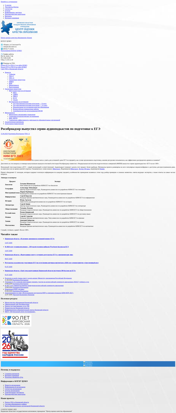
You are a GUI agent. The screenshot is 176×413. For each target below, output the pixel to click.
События (12, 74)
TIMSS (15, 94)
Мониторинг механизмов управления (22, 114)
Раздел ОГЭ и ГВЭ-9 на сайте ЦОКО (14, 67)
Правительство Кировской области (17, 308)
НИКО (11, 81)
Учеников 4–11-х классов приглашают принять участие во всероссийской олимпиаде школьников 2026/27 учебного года (47, 282)
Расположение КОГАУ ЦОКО (11, 50)
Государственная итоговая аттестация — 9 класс (30, 103)
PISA (15, 92)
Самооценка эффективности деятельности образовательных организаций (34, 120)
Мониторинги (14, 85)
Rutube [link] (102, 169)
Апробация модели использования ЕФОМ (28, 111)
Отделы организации (12, 391)
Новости (8, 72)
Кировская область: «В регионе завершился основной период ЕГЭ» (30, 239)
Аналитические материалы (14, 122)
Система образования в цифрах (16, 404)
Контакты (8, 16)
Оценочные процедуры (17, 80)
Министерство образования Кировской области (21, 302)
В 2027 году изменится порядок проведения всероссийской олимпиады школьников (34, 285)
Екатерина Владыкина (16, 134)
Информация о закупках (13, 12)
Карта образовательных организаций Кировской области (25, 406)
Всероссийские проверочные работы (26, 109)
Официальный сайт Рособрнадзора (17, 304)
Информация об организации (15, 387)
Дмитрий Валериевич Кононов (23, 295)
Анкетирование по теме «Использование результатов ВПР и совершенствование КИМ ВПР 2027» (39, 293)
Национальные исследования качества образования (31, 107)
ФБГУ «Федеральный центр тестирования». (20, 312)
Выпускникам (14, 87)
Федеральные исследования (18, 102)
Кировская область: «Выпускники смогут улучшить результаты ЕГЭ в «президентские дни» (39, 255)
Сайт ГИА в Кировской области (12, 69)
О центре (8, 5)
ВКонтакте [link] (56, 169)
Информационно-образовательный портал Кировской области (26, 310)
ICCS (15, 98)
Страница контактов (12, 374)
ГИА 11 (11, 78)
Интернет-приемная (12, 18)
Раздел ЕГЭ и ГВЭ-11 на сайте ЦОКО (14, 65)
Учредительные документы (14, 392)
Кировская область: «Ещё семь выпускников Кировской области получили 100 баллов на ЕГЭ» (40, 271)
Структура (8, 9)
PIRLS (15, 96)
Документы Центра (11, 7)
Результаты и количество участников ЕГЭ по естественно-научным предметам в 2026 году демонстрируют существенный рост (52, 263)
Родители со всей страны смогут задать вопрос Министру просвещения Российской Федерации (38, 278)
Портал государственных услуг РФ (17, 306)
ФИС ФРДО (13, 118)
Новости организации (12, 385)
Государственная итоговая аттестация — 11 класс (30, 105)
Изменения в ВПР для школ (14, 289)
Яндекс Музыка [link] (84, 169)
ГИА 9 (11, 76)
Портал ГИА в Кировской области (17, 402)
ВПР (10, 83)
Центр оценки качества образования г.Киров (16, 38)
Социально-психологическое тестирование (24, 116)
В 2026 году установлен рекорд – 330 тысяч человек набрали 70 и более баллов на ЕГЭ (37, 247)
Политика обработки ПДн (14, 377)
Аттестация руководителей (14, 124)
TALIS (15, 100)
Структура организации (13, 389)
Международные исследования (20, 91)
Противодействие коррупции (15, 14)
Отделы (7, 11)
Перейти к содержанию (9, 2)
